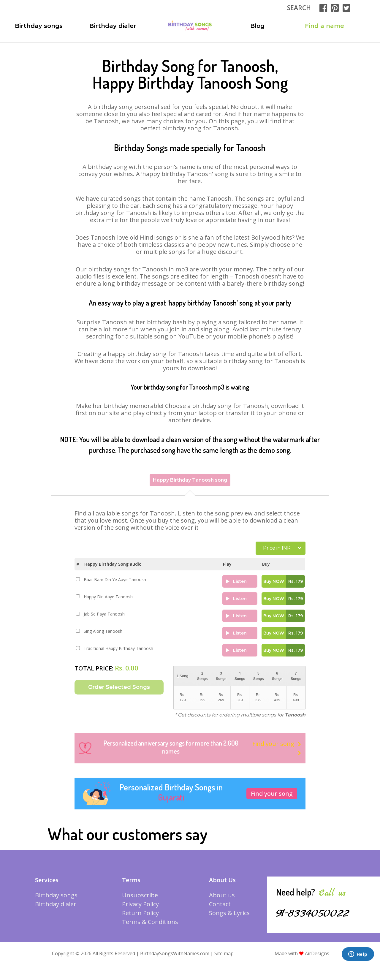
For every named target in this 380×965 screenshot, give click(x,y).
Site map (224, 953)
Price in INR (277, 548)
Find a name (324, 25)
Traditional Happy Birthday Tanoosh (118, 648)
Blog (257, 25)
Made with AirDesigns (302, 953)
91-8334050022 (312, 913)
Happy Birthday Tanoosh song (190, 480)
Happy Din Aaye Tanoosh (108, 596)
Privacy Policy (140, 904)
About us (222, 895)
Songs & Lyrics (229, 913)
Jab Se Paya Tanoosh (104, 614)
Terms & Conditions (150, 922)
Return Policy (140, 913)
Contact (220, 904)
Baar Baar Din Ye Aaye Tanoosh (115, 579)
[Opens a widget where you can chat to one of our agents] (357, 954)
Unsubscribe (140, 895)
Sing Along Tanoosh (103, 631)
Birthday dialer (112, 25)
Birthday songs (39, 25)
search (299, 8)
